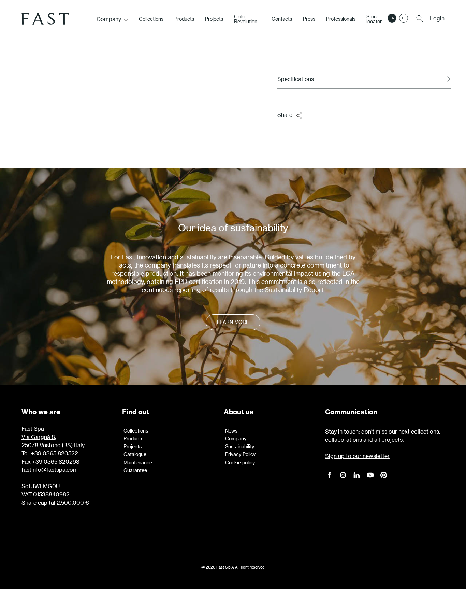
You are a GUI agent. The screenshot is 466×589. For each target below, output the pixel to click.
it (403, 18)
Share (284, 114)
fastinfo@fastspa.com (49, 469)
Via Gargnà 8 (38, 437)
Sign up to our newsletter (357, 456)
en (392, 18)
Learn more (233, 322)
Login (437, 18)
